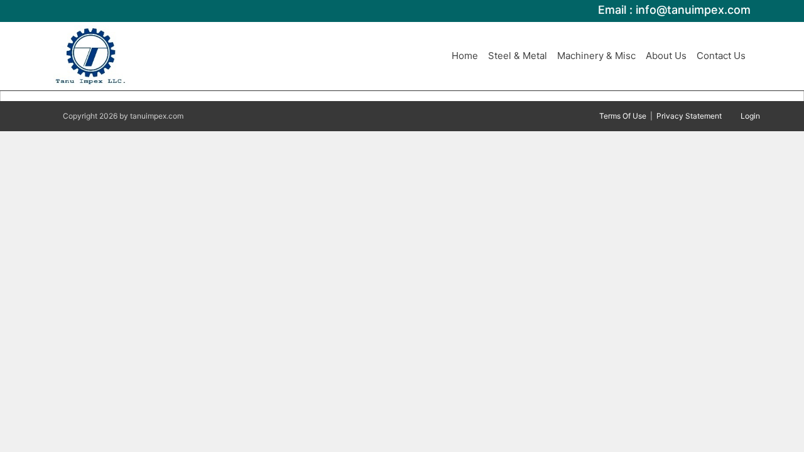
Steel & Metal (517, 56)
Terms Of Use (622, 116)
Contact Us (721, 56)
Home (465, 56)
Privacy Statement (689, 116)
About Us (666, 56)
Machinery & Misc (596, 56)
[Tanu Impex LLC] (91, 55)
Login (750, 116)
